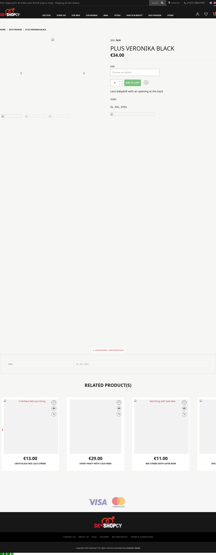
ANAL (105, 15)
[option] (53, 40)
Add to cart (132, 82)
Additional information (109, 350)
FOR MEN (72, 15)
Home (2, 29)
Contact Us (69, 536)
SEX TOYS (39, 15)
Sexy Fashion (15, 29)
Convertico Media (133, 548)
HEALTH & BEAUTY (137, 15)
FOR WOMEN (90, 15)
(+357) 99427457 (196, 2)
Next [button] (80, 75)
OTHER (178, 15)
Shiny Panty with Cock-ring (95, 463)
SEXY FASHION (161, 15)
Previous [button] (20, 75)
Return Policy (120, 536)
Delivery (104, 536)
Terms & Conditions (142, 536)
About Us (84, 536)
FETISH (118, 15)
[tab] (108, 350)
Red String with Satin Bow (160, 463)
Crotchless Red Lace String (30, 463)
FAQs (94, 536)
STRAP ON (55, 15)
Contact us (174, 2)
